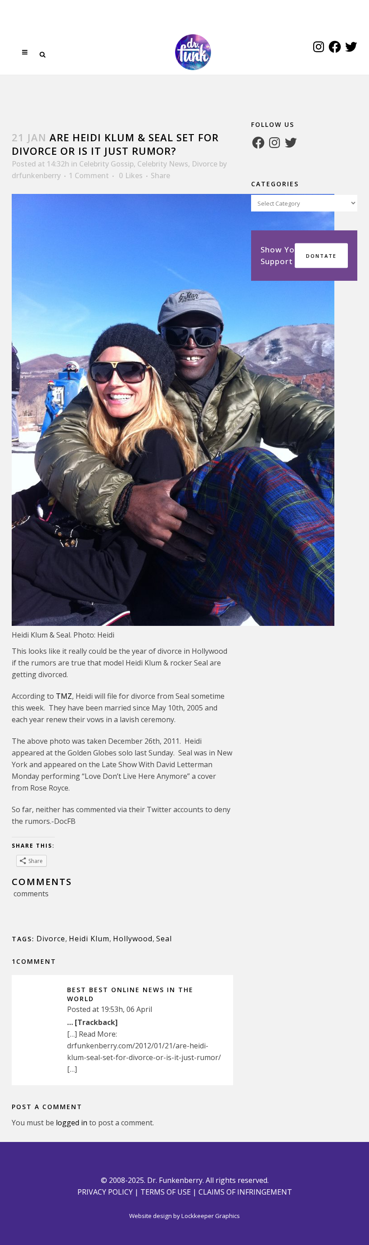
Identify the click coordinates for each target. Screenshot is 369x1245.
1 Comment (89, 175)
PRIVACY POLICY (105, 1192)
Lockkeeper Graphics (210, 1216)
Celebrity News (162, 164)
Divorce (204, 164)
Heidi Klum (89, 939)
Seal (164, 939)
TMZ (64, 696)
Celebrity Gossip (106, 164)
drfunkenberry (36, 175)
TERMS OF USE (165, 1192)
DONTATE (321, 255)
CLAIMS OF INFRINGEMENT (245, 1192)
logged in (71, 1123)
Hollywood (133, 939)
